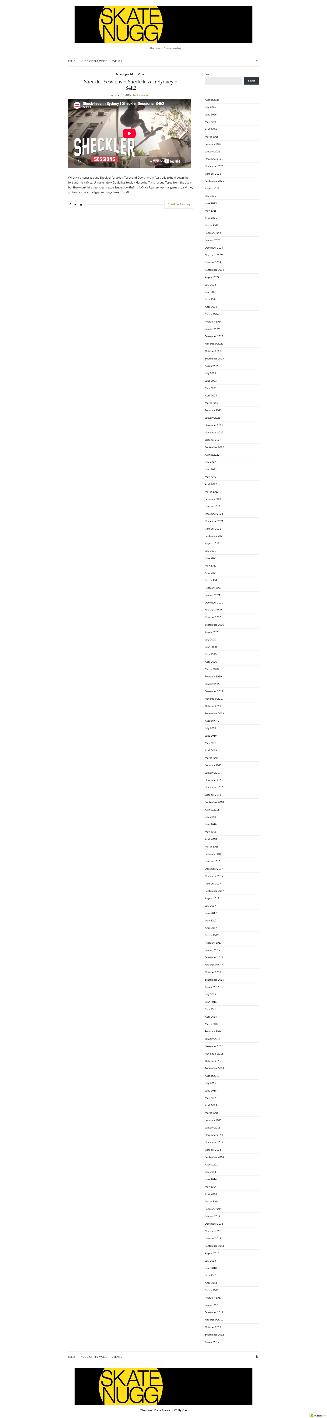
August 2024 (212, 277)
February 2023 (213, 410)
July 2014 (210, 1171)
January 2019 (212, 772)
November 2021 (214, 521)
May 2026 (210, 121)
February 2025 (213, 232)
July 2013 (210, 1260)
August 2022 (212, 454)
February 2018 (213, 853)
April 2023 (211, 395)
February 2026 (213, 144)
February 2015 (213, 1120)
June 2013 (211, 1268)
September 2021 (214, 536)
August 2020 (212, 632)
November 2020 (214, 609)
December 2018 (214, 780)
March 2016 (212, 1024)
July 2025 (210, 195)
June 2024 (211, 291)
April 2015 (211, 1105)
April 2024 (211, 306)
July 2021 (210, 550)
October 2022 (213, 439)
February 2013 (213, 1297)
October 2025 (213, 173)
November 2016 (214, 964)
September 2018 (214, 802)
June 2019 (211, 735)
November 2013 (214, 1231)
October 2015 (213, 1061)
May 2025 (210, 210)
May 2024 (210, 299)
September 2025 (214, 181)
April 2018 (211, 839)
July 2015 (210, 1083)
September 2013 (214, 1245)
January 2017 (212, 950)
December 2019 (214, 691)
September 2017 (214, 890)
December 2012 (214, 1312)
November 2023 (214, 343)
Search (208, 74)
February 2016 (213, 1031)
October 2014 (213, 1149)
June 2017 (211, 913)
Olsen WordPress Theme (155, 1410)
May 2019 (210, 743)
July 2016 (210, 994)
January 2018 (212, 861)
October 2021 (213, 528)
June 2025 (211, 203)
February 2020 (213, 676)
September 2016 (214, 979)
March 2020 (212, 669)
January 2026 (212, 151)
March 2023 (212, 402)
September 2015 (214, 1068)
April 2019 (211, 750)
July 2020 (210, 639)
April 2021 (211, 572)
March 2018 (212, 846)
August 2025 (212, 188)
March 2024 (212, 314)
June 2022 (211, 469)
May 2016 (210, 1009)
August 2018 (212, 809)
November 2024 (214, 255)
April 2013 (211, 1282)
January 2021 (212, 595)
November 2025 (214, 166)
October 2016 (213, 972)
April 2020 (211, 661)
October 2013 (213, 1238)
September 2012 (214, 1334)
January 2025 (212, 240)
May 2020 (210, 654)
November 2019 (214, 698)
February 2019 (213, 765)
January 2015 (212, 1127)
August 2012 (212, 1341)
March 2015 (212, 1112)
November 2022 (214, 432)
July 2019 (210, 728)
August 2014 (212, 1164)
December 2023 (214, 336)
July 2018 (210, 816)
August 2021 (212, 543)
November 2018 (214, 787)
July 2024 (210, 284)
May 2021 (210, 565)
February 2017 (213, 942)
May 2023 (210, 388)
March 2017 (212, 935)
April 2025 (211, 218)
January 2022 (212, 506)
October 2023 (213, 351)
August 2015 (212, 1075)
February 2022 (213, 499)
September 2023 (214, 358)
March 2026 (212, 136)
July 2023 (210, 373)
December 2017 (214, 868)
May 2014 (210, 1186)
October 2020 (213, 617)
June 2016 (211, 1001)
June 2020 (211, 646)
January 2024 (212, 328)
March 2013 (212, 1290)
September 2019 (214, 713)
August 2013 (212, 1253)
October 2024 (213, 262)
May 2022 (210, 476)
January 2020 (212, 683)
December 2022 (214, 425)
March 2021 (212, 580)
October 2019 (213, 706)
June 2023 (211, 380)
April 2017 (211, 927)
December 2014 (214, 1134)
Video (142, 74)
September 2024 (214, 269)
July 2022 (210, 462)
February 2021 (213, 587)
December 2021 (214, 513)
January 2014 (212, 1216)
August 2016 (212, 987)
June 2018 (211, 824)
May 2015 (210, 1097)
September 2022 (214, 447)
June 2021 (211, 558)
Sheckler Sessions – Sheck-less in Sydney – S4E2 (131, 84)
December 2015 (214, 1046)
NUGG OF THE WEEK (94, 61)
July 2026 (210, 107)
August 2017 (212, 898)
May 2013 (210, 1275)
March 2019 (212, 757)
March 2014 (212, 1201)
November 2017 (214, 876)
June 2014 (211, 1179)
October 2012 (213, 1327)
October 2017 (213, 883)
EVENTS (117, 61)
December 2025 (214, 158)
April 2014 (211, 1194)
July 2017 (210, 905)
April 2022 (211, 484)
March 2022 (212, 491)
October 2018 (213, 794)
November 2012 (214, 1319)
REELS (72, 61)
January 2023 (212, 417)
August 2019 (212, 720)
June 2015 (211, 1090)
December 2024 (214, 247)
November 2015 (214, 1053)
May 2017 (210, 920)
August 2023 (212, 365)
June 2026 (211, 114)
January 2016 (212, 1038)
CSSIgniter (180, 1410)
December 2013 (214, 1223)
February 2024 (213, 321)
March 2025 (212, 225)
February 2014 (213, 1208)
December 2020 (214, 602)
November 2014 (214, 1142)
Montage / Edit (125, 74)
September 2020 (214, 624)
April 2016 (211, 1016)
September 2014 (214, 1157)
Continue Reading (179, 204)
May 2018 (210, 831)
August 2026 (212, 99)
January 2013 (212, 1305)
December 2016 (214, 957)
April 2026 (211, 129)
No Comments (141, 95)
